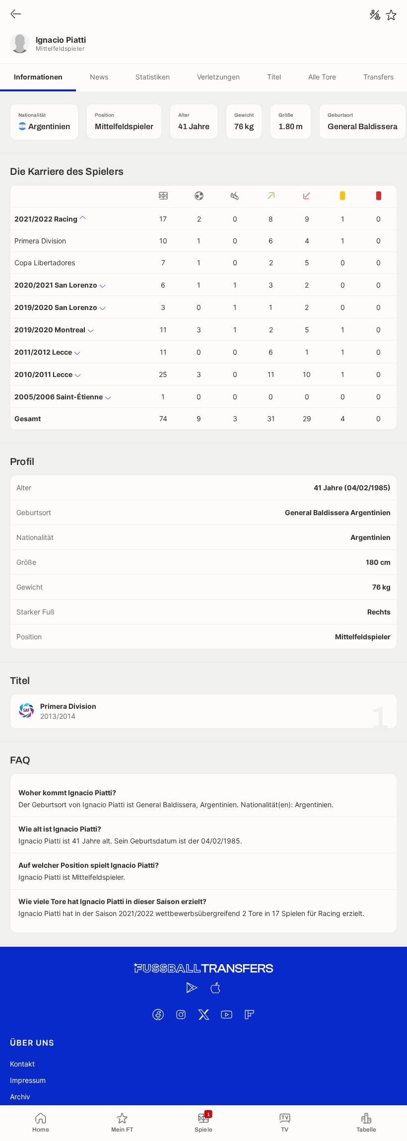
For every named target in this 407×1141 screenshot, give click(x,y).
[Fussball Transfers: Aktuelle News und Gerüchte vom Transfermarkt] (203, 968)
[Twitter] (203, 1014)
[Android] (192, 987)
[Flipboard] (249, 1014)
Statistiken (153, 77)
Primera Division (40, 240)
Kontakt (22, 1064)
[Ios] (214, 987)
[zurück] (16, 14)
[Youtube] (226, 1014)
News (99, 77)
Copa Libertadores (44, 262)
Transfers (378, 77)
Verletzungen (218, 77)
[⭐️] (391, 15)
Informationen (38, 77)
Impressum (28, 1080)
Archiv (20, 1096)
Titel (274, 77)
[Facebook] (157, 1014)
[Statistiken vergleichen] (375, 15)
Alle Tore (322, 77)
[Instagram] (180, 1014)
